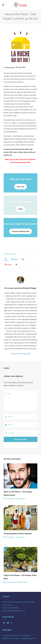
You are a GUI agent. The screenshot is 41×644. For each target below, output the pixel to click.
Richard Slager (10, 67)
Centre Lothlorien (24, 635)
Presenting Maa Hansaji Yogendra (18, 533)
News (20, 209)
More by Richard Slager (19, 354)
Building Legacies (29, 638)
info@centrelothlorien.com (15, 611)
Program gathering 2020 (20, 231)
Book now (20, 187)
